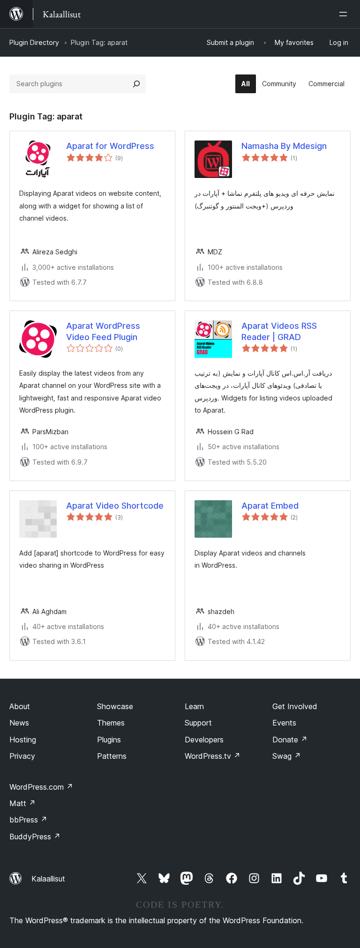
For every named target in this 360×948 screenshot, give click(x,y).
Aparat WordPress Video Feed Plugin (103, 331)
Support (198, 722)
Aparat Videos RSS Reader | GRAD (279, 331)
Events (284, 722)
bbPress (28, 819)
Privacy (22, 756)
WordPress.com (41, 787)
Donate (290, 739)
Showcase (115, 706)
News (19, 722)
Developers (204, 739)
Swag (286, 756)
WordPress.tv (212, 756)
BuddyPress (34, 836)
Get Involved (294, 706)
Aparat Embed (270, 506)
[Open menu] (345, 14)
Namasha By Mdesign (284, 146)
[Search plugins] (136, 83)
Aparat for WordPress (110, 146)
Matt (22, 803)
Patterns (112, 756)
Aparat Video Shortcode (115, 506)
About (19, 706)
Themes (111, 722)
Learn (194, 706)
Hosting (22, 739)
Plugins (109, 739)
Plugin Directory (34, 42)
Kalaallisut (48, 878)
